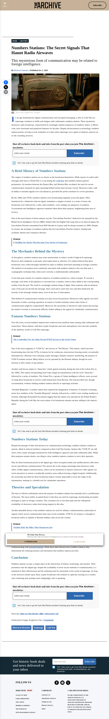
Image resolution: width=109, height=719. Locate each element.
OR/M (43, 709)
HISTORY (24, 41)
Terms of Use (47, 702)
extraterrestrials (36, 547)
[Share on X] (6, 87)
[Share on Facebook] (6, 82)
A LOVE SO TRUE (21, 695)
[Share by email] (6, 92)
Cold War (60, 181)
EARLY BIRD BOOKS (22, 698)
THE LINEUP (20, 702)
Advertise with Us (49, 698)
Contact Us (46, 695)
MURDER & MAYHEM (23, 705)
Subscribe (97, 5)
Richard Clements (21, 70)
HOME (14, 41)
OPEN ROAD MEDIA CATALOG (25, 712)
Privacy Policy (47, 705)
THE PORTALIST (21, 709)
